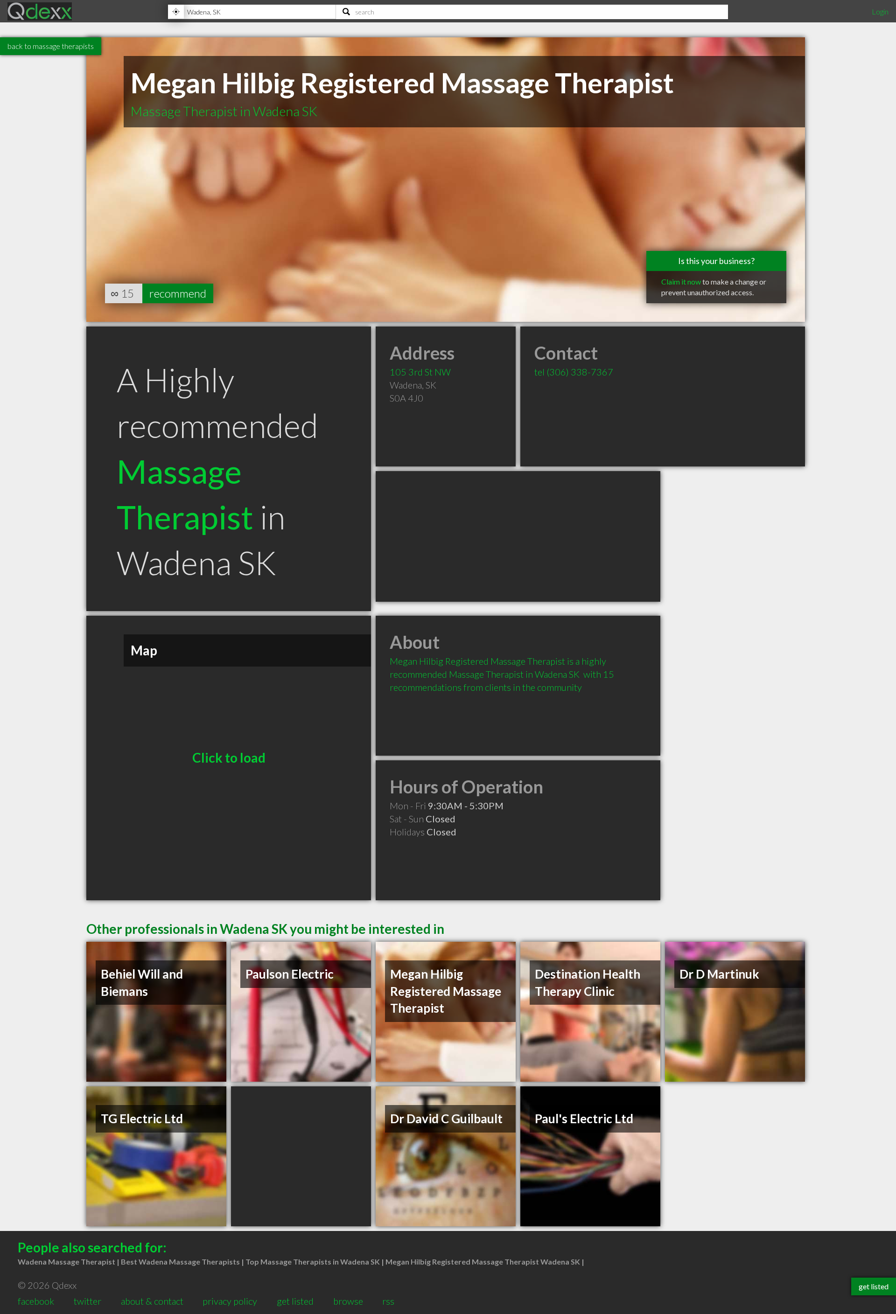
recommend (177, 293)
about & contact (152, 1301)
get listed (295, 1301)
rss (388, 1301)
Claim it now (681, 281)
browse (348, 1301)
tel (573, 371)
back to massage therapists (50, 46)
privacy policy (230, 1301)
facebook (36, 1301)
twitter (87, 1301)
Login (880, 11)
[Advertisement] (518, 536)
